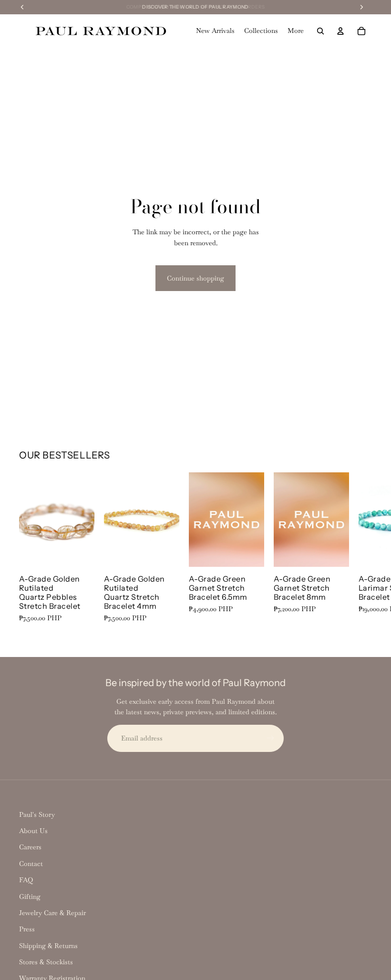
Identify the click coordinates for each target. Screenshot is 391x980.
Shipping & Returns (48, 945)
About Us (33, 830)
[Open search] (320, 31)
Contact (31, 863)
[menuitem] (296, 31)
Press (27, 929)
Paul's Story (37, 814)
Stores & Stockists (46, 962)
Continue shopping (195, 278)
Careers (30, 847)
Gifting (30, 896)
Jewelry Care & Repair (52, 912)
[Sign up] (270, 738)
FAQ (26, 880)
